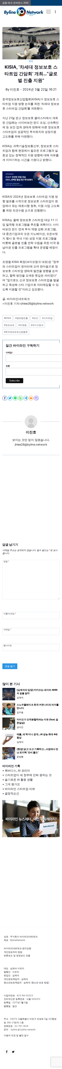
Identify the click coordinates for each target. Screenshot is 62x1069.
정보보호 (9, 325)
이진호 (14, 89)
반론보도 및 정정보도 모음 (17, 955)
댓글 (6, 561)
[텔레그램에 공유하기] (26, 398)
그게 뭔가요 (12, 784)
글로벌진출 (21, 318)
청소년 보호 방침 (40, 982)
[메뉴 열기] (55, 11)
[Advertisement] (31, 504)
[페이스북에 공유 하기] (5, 398)
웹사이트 (7, 645)
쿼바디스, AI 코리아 (17, 770)
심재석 (20, 697)
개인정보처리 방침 (13, 952)
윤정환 (20, 756)
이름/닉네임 (9, 613)
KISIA (7, 318)
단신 (31, 61)
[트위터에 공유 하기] (10, 398)
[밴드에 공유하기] (20, 398)
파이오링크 (37, 325)
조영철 (22, 325)
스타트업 (47, 318)
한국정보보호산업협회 (16, 332)
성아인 (20, 727)
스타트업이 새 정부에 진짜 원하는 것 (28, 775)
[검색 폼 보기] (48, 12)
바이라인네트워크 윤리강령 (17, 948)
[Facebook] (7, 1052)
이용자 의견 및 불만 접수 (16, 1035)
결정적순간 (12, 793)
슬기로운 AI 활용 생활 (19, 779)
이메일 (7, 629)
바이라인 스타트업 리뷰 (20, 789)
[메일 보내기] (31, 398)
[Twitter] (13, 1052)
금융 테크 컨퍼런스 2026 (15, 2)
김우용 (20, 712)
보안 (35, 318)
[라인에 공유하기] (15, 398)
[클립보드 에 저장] (36, 398)
